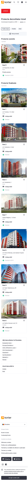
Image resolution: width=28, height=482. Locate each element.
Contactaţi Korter (6, 435)
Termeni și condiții (6, 450)
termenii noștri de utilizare (11, 473)
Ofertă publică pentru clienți (8, 453)
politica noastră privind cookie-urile (13, 471)
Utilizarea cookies (6, 442)
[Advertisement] (14, 392)
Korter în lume (5, 432)
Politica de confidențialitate (8, 445)
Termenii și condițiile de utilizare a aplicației (13, 447)
